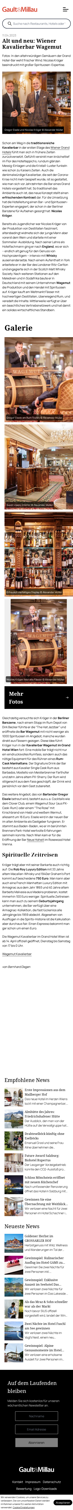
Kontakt (17, 1482)
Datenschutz (52, 1482)
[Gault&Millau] (36, 1469)
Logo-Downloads (45, 1489)
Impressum (33, 1482)
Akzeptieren (63, 1502)
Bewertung (23, 1489)
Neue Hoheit (35, 840)
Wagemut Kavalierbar (17, 954)
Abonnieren (36, 1442)
